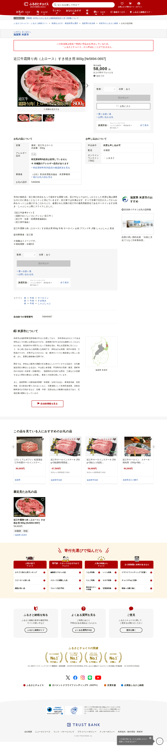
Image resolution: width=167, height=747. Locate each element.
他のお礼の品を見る (42, 177)
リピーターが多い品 (22, 580)
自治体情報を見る (49, 404)
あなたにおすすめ (73, 11)
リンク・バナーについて (63, 732)
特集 (87, 11)
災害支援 (111, 685)
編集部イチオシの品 (58, 572)
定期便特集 (107, 588)
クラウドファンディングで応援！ (134, 572)
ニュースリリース (42, 732)
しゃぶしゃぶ (44, 303)
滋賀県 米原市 (21, 535)
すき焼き (42, 301)
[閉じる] (150, 738)
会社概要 (28, 732)
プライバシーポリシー (87, 732)
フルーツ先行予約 (57, 588)
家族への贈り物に (128, 588)
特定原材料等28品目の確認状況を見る (51, 168)
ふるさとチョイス (35, 685)
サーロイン (43, 298)
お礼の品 (23, 12)
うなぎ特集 (90, 572)
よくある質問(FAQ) (83, 630)
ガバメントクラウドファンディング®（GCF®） (75, 685)
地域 (42, 12)
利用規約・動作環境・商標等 (130, 732)
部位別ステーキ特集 (91, 588)
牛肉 (32, 298)
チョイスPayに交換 (129, 580)
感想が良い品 (20, 588)
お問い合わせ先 (105, 117)
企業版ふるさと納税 (134, 685)
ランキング (56, 11)
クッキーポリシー (107, 732)
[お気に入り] (159, 741)
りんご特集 (90, 580)
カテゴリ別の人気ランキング (26, 572)
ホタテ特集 (107, 580)
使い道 (99, 12)
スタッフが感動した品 (58, 580)
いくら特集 (107, 572)
